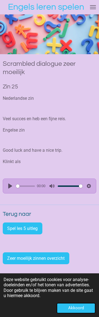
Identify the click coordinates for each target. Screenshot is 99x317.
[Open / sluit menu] (93, 7)
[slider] (25, 186)
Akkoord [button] (76, 307)
